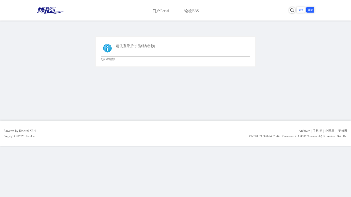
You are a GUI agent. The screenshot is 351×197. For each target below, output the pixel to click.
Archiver (304, 131)
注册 (310, 9)
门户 (161, 11)
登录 (301, 9)
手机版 (317, 131)
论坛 (191, 11)
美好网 (342, 131)
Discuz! (24, 131)
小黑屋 (329, 131)
